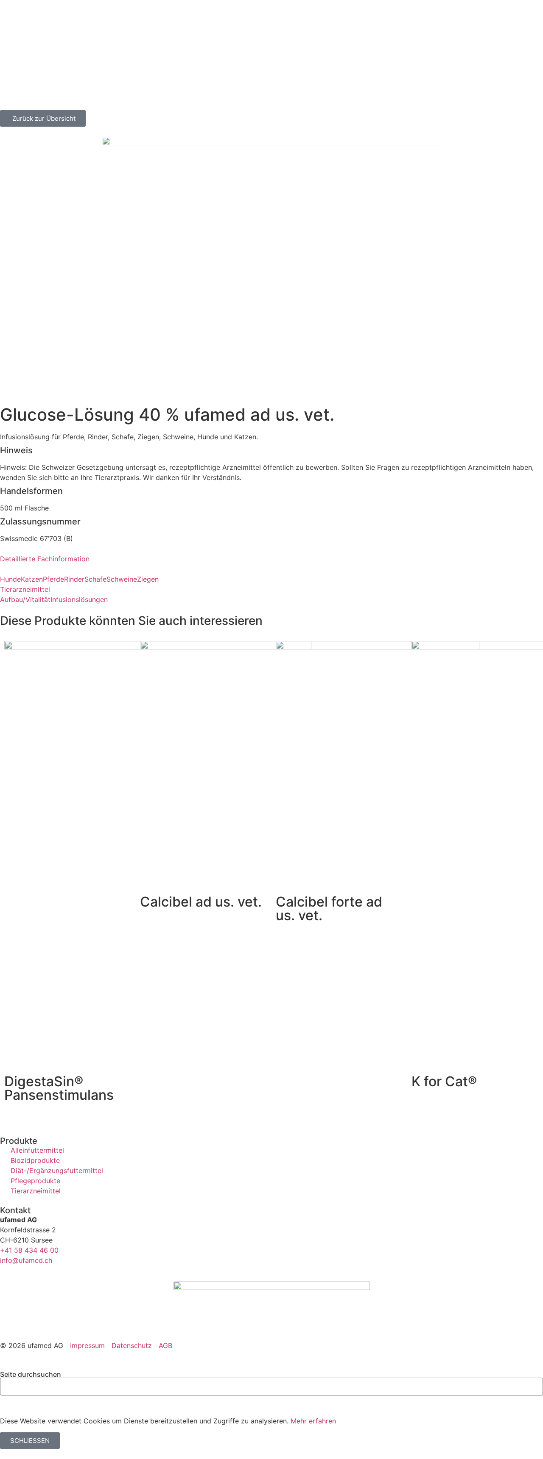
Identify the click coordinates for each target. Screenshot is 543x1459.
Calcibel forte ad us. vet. (329, 908)
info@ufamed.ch (26, 1260)
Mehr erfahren (313, 1421)
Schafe (95, 579)
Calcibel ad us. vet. (201, 901)
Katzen (32, 579)
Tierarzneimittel (25, 589)
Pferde (53, 579)
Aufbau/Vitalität (25, 599)
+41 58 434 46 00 (29, 1250)
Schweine (121, 579)
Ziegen (148, 579)
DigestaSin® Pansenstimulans (59, 1088)
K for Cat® (444, 1081)
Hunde (10, 579)
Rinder (74, 579)
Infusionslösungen (79, 599)
